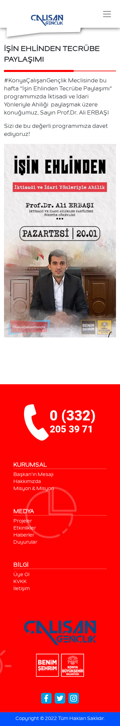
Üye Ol (21, 575)
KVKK (20, 582)
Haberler (23, 535)
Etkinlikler (24, 528)
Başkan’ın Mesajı (33, 475)
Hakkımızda (27, 482)
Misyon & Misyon (33, 489)
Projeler (22, 521)
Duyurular (25, 542)
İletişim (21, 589)
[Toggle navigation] (107, 14)
